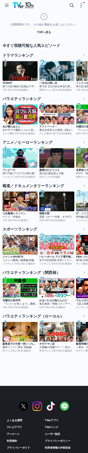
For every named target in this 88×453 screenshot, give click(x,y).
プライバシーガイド (18, 447)
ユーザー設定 (52, 433)
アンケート (13, 433)
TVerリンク (52, 427)
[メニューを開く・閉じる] (81, 5)
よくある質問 (14, 420)
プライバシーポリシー (57, 440)
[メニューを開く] (6, 5)
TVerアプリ (52, 420)
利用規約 (12, 440)
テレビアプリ (14, 427)
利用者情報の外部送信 (57, 447)
